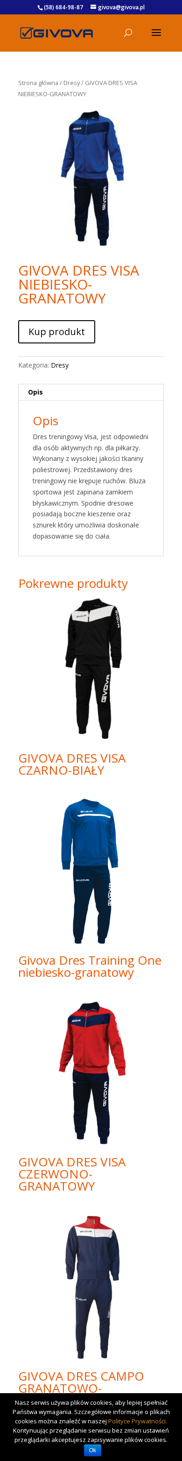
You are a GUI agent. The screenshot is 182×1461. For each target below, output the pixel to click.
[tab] (91, 392)
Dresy (71, 83)
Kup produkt (56, 331)
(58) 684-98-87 (63, 7)
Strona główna (38, 83)
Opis (35, 392)
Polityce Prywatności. (137, 1421)
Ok (92, 1450)
